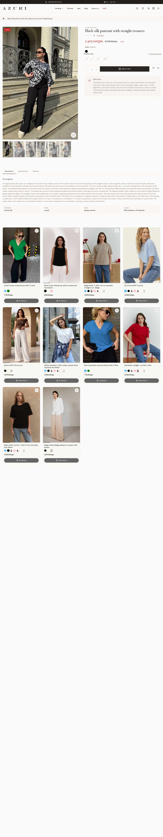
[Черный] (86, 51)
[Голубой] (5, 291)
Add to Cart (126, 69)
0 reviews (100, 35)
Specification (23, 171)
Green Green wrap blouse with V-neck (19, 285)
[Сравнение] (149, 8)
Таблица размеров (155, 54)
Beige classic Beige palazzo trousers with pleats (60, 446)
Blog (86, 8)
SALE (104, 8)
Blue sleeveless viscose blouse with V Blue (101, 365)
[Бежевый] (91, 291)
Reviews (36, 171)
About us (95, 8)
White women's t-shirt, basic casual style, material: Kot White (61, 366)
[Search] (137, 8)
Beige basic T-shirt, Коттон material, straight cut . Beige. (98, 286)
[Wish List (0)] (143, 8)
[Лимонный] (104, 291)
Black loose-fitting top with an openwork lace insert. (60, 286)
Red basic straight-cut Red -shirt (137, 365)
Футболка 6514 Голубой (133, 285)
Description (9, 171)
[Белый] (101, 291)
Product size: (88, 54)
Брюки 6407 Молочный (13, 365)
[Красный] (98, 291)
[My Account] (158, 8)
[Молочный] (48, 291)
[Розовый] (95, 291)
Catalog (58, 8)
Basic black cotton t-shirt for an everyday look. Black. (21, 446)
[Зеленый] (8, 291)
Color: (90, 47)
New (79, 8)
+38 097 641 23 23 (54, 2)
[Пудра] (51, 291)
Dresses (70, 8)
